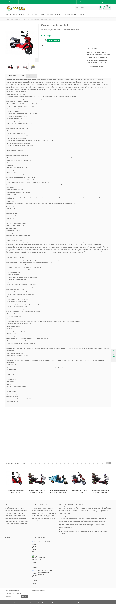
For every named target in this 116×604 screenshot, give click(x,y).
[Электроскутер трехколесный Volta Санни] (79, 478)
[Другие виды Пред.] (6, 67)
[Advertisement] (100, 35)
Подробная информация (15, 75)
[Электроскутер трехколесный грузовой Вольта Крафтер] (58, 478)
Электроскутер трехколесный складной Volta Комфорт (36, 491)
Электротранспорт (35, 15)
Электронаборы (68, 15)
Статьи (81, 15)
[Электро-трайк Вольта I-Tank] (10, 67)
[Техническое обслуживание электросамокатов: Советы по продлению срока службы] (34, 577)
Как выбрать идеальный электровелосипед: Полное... (45, 542)
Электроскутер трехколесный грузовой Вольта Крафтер (58, 491)
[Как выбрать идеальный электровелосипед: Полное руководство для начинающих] (34, 547)
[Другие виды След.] (37, 67)
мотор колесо (58, 81)
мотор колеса (42, 99)
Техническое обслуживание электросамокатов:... (45, 571)
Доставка (31, 75)
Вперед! (24, 596)
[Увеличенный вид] (36, 60)
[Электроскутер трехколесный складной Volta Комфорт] (36, 478)
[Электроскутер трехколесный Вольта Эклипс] (15, 478)
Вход (102, 2)
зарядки (37, 84)
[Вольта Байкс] (18, 8)
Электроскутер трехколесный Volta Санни (79, 491)
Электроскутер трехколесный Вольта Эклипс (15, 491)
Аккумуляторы (52, 15)
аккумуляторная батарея (79, 81)
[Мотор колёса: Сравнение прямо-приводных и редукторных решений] (34, 561)
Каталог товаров (17, 15)
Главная (7, 19)
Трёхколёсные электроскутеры (30, 19)
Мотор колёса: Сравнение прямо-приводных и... (47, 556)
